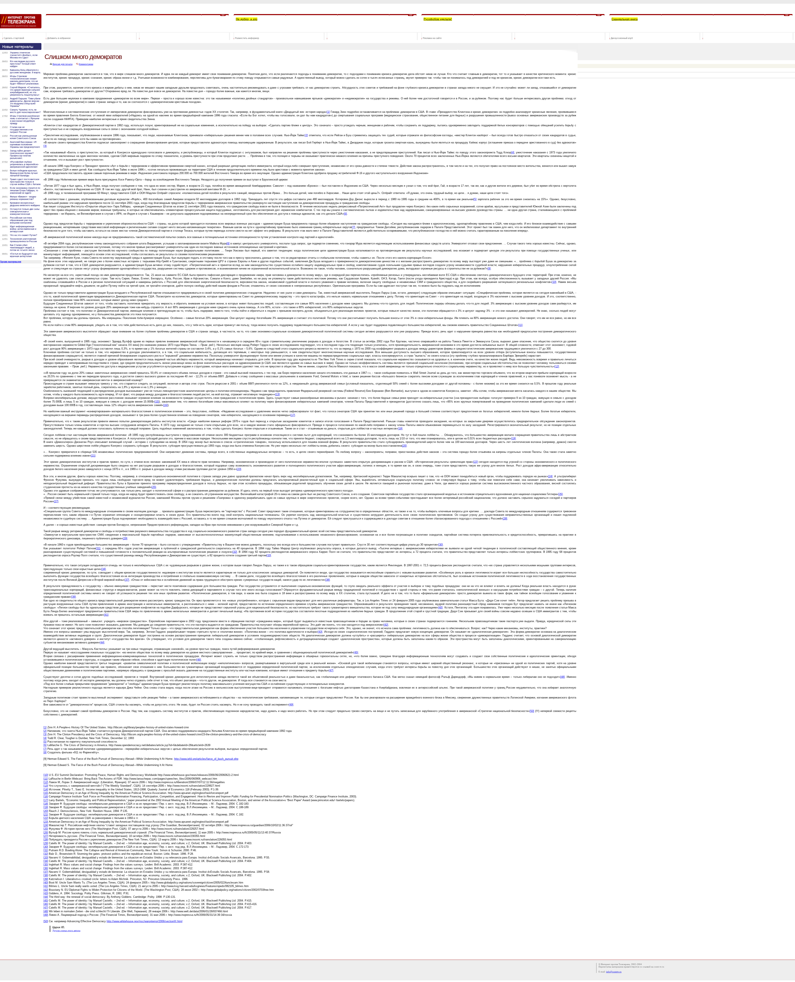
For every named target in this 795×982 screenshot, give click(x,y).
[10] (554, 282)
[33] (268, 555)
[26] (560, 494)
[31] (98, 548)
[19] (513, 438)
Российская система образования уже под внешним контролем (21, 220)
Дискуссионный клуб (622, 38)
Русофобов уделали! (438, 19)
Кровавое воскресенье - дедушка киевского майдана (25, 204)
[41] (106, 614)
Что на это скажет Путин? (23, 235)
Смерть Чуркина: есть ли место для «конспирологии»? (25, 110)
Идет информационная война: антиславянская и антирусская (23, 229)
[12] (556, 366)
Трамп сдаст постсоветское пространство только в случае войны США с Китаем (25, 181)
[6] (345, 213)
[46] (198, 659)
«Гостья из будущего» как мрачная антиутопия (23, 254)
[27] (56, 501)
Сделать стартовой (14, 38)
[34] (103, 569)
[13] (277, 394)
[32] (234, 551)
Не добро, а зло (246, 19)
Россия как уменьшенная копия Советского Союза (23, 137)
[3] (45, 146)
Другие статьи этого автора (66, 930)
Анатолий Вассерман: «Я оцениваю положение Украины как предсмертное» (25, 144)
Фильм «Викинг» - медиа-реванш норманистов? (23, 197)
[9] (489, 268)
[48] (562, 676)
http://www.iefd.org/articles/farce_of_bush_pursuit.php (206, 758)
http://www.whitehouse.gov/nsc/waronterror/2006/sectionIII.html (144, 921)
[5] (475, 199)
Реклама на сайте (432, 38)
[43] (320, 631)
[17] (292, 415)
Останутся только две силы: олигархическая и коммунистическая (25, 211)
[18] (400, 428)
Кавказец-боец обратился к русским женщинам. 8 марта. (25, 71)
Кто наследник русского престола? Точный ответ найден (23, 63)
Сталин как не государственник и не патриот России (21, 129)
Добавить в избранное (59, 38)
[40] (440, 607)
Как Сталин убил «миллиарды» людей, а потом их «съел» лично (22, 247)
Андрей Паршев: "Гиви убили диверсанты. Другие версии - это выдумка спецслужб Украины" (25, 102)
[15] (156, 401)
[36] (45, 868)
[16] (165, 405)
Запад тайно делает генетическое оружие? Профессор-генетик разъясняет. (22, 154)
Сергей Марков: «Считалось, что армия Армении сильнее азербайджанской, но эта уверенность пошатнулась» (25, 91)
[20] (404, 445)
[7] (353, 227)
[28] (505, 518)
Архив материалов (10, 261)
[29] (125, 538)
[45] (356, 652)
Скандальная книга (625, 19)
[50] (532, 711)
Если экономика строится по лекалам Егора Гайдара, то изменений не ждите (25, 190)
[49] (291, 704)
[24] (550, 476)
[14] (45, 789)
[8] (228, 243)
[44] (102, 642)
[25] (154, 487)
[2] (306, 135)
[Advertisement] (118, 945)
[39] (73, 596)
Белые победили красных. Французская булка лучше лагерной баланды (24, 173)
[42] (386, 624)
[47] (331, 670)
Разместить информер (247, 38)
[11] (520, 325)
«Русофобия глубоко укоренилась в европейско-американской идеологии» (24, 164)
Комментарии (86, 64)
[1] (328, 111)
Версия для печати (62, 64)
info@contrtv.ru (614, 971)
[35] (45, 864)
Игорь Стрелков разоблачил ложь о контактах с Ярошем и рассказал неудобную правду (25, 120)
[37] (127, 579)
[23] (239, 469)
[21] (93, 455)
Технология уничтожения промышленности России (23, 240)
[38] (327, 579)
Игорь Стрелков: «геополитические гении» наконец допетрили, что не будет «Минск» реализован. (24, 80)
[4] (512, 152)
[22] (475, 461)
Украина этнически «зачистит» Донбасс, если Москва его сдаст (23, 55)
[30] (440, 544)
